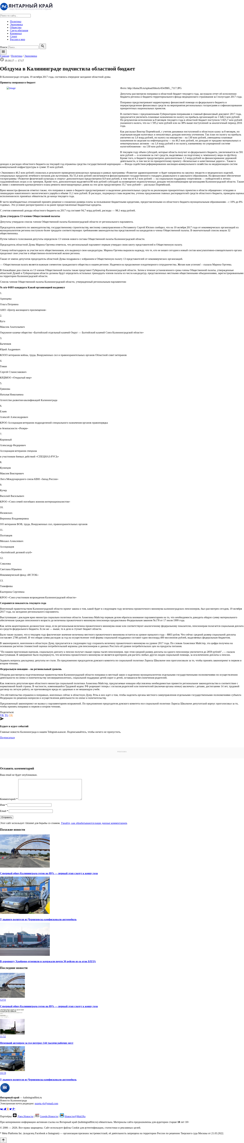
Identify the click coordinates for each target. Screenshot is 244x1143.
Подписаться (7, 737)
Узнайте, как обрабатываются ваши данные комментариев (94, 823)
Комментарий (9, 799)
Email (4, 811)
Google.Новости (49, 1116)
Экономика (16, 24)
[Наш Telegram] (5, 1109)
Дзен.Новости (25, 1116)
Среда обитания (19, 30)
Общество (15, 27)
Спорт (13, 36)
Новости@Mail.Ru (75, 1116)
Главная (4, 56)
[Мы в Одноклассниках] (8, 1109)
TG (6, 715)
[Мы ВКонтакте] (1, 1109)
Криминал (16, 33)
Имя (3, 804)
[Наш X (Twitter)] (10, 1109)
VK (2, 715)
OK (11, 715)
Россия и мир (17, 39)
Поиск (3, 47)
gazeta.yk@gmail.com (46, 1103)
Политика (15, 21)
